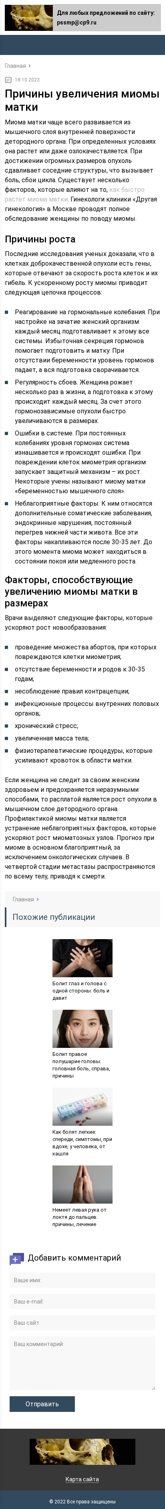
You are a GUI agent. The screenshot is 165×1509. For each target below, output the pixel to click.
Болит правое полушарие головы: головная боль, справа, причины (81, 1065)
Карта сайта (82, 1479)
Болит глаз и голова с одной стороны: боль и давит (80, 990)
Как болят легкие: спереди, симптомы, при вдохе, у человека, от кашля (82, 1143)
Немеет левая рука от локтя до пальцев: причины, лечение (79, 1217)
